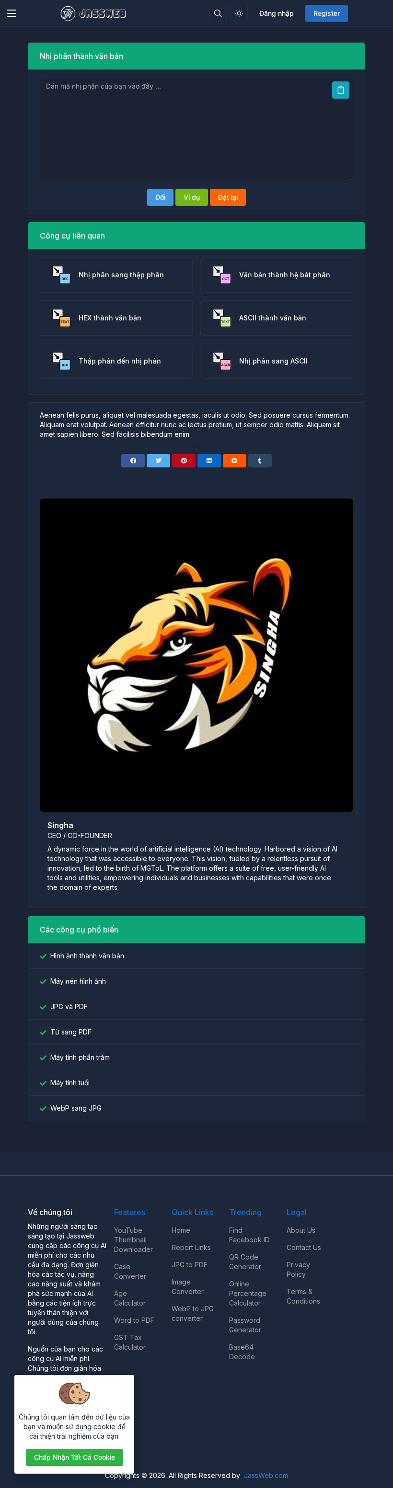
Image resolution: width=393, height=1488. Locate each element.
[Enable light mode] (239, 13)
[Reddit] (234, 460)
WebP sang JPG (76, 1108)
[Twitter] (158, 460)
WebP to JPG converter (193, 1313)
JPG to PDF (190, 1265)
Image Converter (188, 1286)
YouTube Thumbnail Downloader (133, 1239)
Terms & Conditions (303, 1296)
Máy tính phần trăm (80, 1057)
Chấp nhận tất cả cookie (74, 1457)
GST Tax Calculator (130, 1342)
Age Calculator (130, 1298)
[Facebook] (133, 460)
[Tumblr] (260, 460)
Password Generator (245, 1325)
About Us (301, 1230)
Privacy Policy (298, 1269)
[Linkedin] (209, 460)
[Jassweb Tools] (94, 13)
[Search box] (218, 13)
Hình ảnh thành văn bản (87, 956)
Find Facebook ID (249, 1235)
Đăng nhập (276, 13)
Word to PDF (134, 1320)
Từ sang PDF (71, 1032)
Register (326, 13)
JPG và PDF (69, 1006)
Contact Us (304, 1247)
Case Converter (130, 1271)
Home (181, 1230)
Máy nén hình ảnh (78, 981)
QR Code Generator (245, 1262)
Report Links (191, 1247)
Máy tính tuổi (70, 1083)
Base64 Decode (242, 1352)
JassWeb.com (266, 1475)
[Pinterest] (184, 460)
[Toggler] (11, 13)
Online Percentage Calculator (247, 1293)
